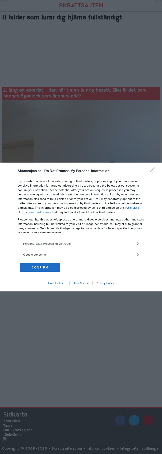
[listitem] (81, 243)
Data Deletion (57, 283)
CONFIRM (40, 267)
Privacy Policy (105, 283)
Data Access (81, 283)
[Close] (154, 171)
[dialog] (81, 227)
